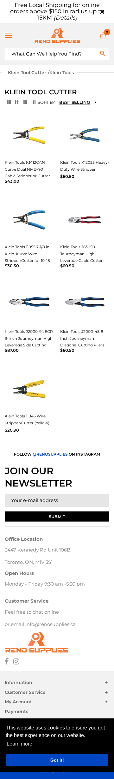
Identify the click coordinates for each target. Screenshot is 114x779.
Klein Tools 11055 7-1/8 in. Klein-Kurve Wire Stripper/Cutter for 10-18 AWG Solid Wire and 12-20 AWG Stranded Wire (29, 260)
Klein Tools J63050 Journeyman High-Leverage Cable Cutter (81, 254)
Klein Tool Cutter (27, 72)
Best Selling (74, 102)
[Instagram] (16, 662)
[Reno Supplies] (57, 35)
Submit (57, 516)
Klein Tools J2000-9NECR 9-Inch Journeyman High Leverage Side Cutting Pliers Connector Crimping (29, 345)
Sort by (46, 102)
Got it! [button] (57, 760)
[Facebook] (7, 662)
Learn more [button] (19, 744)
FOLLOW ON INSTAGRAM (57, 454)
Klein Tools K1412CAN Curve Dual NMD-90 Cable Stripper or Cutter (27, 169)
